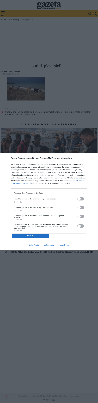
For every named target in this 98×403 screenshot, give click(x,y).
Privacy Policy (63, 245)
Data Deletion (34, 245)
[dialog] (49, 201)
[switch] (80, 198)
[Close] (93, 158)
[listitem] (49, 193)
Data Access (49, 245)
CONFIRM (30, 236)
